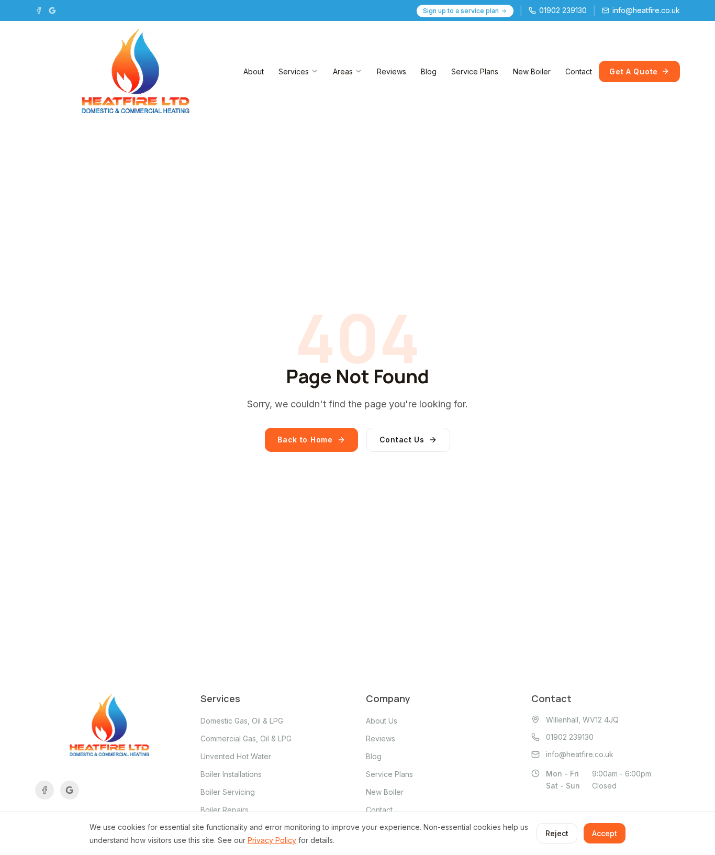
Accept (604, 833)
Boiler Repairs (224, 809)
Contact (578, 71)
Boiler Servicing (227, 791)
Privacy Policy (272, 840)
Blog (429, 71)
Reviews (391, 71)
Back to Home (304, 439)
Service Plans (474, 71)
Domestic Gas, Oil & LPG (241, 720)
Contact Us (401, 439)
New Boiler (532, 71)
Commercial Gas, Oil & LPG (246, 738)
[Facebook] (38, 10)
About (253, 71)
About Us (381, 720)
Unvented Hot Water (235, 756)
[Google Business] (52, 10)
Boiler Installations (231, 774)
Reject (556, 833)
